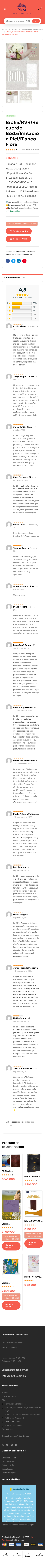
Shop (5, 1556)
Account (17, 1556)
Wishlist (39, 1556)
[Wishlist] (39, 1554)
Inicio (4, 29)
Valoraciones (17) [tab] (15, 277)
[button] (36, 46)
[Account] (17, 1554)
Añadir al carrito (20, 231)
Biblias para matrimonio (32, 29)
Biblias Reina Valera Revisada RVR (19, 254)
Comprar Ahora (20, 239)
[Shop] (5, 1554)
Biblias (14, 29)
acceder (15, 1122)
